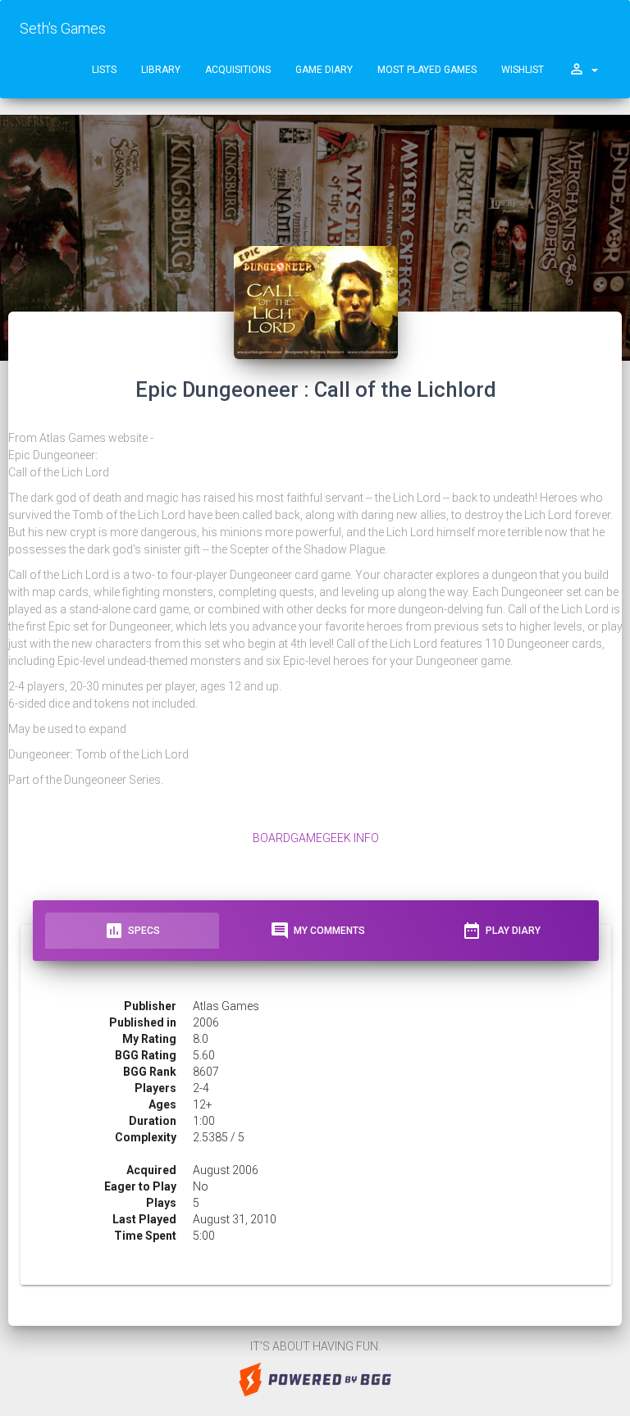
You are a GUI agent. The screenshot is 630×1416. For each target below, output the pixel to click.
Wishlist (522, 69)
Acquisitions (238, 69)
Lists (104, 69)
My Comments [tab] (317, 930)
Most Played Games (427, 69)
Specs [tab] (132, 930)
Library (160, 69)
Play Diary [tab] (501, 930)
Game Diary (324, 69)
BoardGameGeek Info (316, 838)
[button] (583, 69)
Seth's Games (63, 28)
